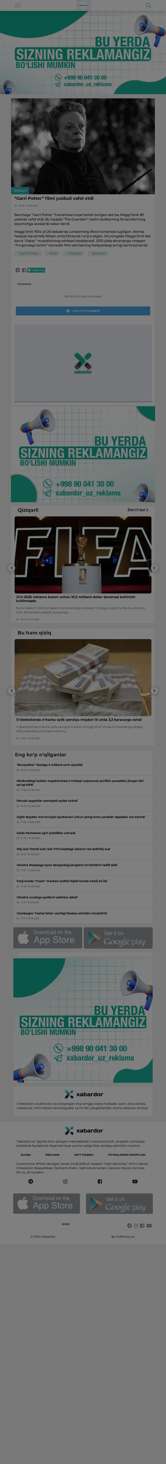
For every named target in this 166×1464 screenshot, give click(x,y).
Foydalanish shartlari (127, 1154)
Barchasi (137, 509)
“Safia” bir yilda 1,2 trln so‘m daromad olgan (53, 597)
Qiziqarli (20, 190)
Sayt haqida (84, 1154)
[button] (11, 593)
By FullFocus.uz (123, 1236)
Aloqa (26, 1154)
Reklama (53, 1154)
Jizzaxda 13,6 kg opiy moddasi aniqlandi (50, 720)
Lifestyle (74, 253)
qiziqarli (98, 253)
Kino (53, 253)
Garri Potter (29, 253)
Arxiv (65, 1224)
